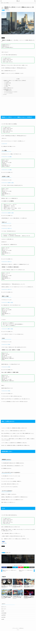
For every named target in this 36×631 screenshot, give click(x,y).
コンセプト (4, 608)
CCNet (7, 86)
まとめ (5, 94)
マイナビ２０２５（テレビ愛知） (6, 156)
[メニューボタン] (1, 1)
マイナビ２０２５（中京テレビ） (6, 228)
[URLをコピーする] (32, 567)
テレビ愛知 (7, 81)
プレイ (18, 1)
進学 (3, 619)
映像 (9, 552)
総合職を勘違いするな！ (8, 89)
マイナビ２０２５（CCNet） (6, 344)
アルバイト (4, 606)
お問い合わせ (21, 628)
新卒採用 (4, 552)
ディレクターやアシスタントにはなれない (12, 91)
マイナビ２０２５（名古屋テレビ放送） (7, 182)
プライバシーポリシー (16, 628)
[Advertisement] (18, 106)
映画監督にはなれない (9, 90)
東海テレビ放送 (8, 85)
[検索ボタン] (35, 1)
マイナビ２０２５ (4, 143)
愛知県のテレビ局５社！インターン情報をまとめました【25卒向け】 (15, 80)
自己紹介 (4, 617)
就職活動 (7, 552)
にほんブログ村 (3, 543)
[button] (4, 567)
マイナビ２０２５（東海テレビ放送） (7, 302)
